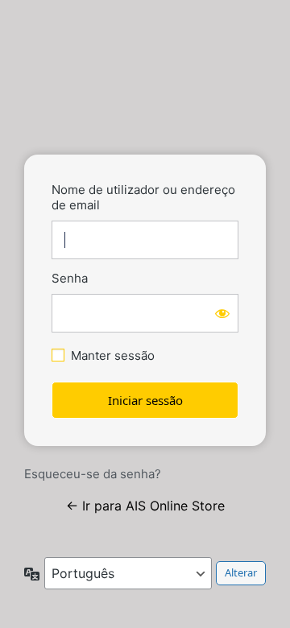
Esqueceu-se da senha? (92, 473)
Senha (70, 278)
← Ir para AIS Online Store (145, 506)
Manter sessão (113, 355)
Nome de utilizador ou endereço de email (143, 197)
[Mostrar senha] (222, 313)
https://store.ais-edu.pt (145, 93)
